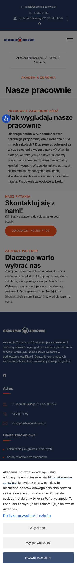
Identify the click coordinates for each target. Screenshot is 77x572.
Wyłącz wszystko (38, 543)
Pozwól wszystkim (38, 558)
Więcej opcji (38, 528)
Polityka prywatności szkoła (27, 515)
